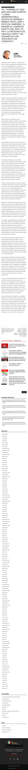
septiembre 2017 (6, 629)
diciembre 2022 (5, 519)
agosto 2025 (5, 456)
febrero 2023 (5, 515)
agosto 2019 (5, 592)
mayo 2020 (4, 574)
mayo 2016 (4, 655)
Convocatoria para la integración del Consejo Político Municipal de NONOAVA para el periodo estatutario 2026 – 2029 (14, 401)
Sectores (4, 715)
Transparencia (5, 717)
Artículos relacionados (7, 340)
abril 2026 (4, 440)
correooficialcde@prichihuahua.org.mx (14, 755)
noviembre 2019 (6, 586)
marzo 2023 (4, 513)
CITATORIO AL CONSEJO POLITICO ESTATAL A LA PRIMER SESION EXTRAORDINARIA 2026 (17, 352)
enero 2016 (4, 664)
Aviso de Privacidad (11, 766)
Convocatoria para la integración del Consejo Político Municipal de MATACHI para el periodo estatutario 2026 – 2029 (14, 413)
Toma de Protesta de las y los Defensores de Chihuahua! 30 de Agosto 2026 (17, 346)
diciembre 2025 (5, 448)
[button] (2, 2)
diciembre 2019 (5, 584)
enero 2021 (4, 558)
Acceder (4, 725)
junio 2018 (4, 611)
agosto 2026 (5, 434)
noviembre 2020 (6, 562)
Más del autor (17, 340)
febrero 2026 (5, 444)
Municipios (4, 707)
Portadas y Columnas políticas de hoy (12, 5)
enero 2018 (4, 621)
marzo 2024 (4, 489)
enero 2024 (4, 493)
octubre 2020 (5, 564)
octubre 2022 (5, 523)
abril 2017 (4, 639)
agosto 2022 (5, 527)
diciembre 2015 (5, 666)
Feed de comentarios (7, 729)
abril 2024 (4, 487)
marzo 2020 (4, 578)
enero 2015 (4, 688)
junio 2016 (4, 653)
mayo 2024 (4, 485)
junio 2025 (4, 460)
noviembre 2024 (6, 472)
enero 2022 (4, 541)
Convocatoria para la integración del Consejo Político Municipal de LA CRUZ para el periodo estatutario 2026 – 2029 (14, 424)
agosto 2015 (5, 674)
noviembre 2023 (6, 497)
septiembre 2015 (6, 672)
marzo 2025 (4, 466)
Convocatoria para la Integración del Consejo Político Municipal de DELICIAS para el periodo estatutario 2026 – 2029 (14, 407)
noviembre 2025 (6, 450)
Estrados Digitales (6, 705)
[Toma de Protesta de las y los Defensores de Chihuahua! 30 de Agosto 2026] (4, 345)
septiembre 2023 (6, 501)
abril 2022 (4, 535)
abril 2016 (4, 657)
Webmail (18, 766)
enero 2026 (4, 446)
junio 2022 (4, 531)
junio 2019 (4, 594)
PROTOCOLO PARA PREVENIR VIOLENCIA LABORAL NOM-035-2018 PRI (17, 372)
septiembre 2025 (6, 454)
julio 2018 (4, 609)
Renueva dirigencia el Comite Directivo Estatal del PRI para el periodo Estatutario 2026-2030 (17, 359)
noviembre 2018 (6, 600)
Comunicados (4, 347)
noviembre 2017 (6, 625)
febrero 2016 (5, 662)
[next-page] (4, 388)
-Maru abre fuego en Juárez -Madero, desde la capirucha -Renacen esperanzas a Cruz (7, 331)
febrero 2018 (5, 619)
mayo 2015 (4, 680)
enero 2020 (4, 582)
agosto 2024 (5, 478)
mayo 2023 (4, 509)
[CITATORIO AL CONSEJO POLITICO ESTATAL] (4, 367)
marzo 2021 (4, 554)
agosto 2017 (5, 631)
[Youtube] (17, 759)
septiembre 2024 (6, 476)
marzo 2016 (4, 659)
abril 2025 (4, 464)
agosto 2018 (5, 607)
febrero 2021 (5, 556)
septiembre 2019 (6, 590)
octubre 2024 (5, 474)
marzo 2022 (4, 537)
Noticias (3, 360)
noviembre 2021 (6, 546)
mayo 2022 (4, 533)
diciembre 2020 (5, 560)
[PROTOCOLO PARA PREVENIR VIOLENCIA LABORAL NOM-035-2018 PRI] (4, 374)
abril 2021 (4, 552)
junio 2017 (4, 635)
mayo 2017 (4, 637)
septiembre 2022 (6, 525)
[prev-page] (2, 388)
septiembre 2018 (6, 605)
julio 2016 (4, 651)
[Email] (12, 46)
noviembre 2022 (6, 521)
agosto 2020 (5, 568)
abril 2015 (4, 682)
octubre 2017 (5, 627)
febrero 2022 (5, 539)
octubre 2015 (5, 670)
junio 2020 (4, 572)
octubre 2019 (5, 588)
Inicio (2, 5)
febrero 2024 (5, 491)
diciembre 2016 (5, 641)
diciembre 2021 (5, 544)
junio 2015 (4, 678)
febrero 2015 (5, 686)
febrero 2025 (5, 468)
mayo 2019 (4, 596)
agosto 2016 (5, 649)
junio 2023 (4, 507)
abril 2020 (4, 576)
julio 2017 (4, 633)
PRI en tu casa (5, 713)
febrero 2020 (5, 580)
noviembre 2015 (6, 668)
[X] (5, 46)
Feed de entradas (6, 727)
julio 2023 (4, 505)
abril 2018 (4, 615)
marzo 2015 (4, 684)
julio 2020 (4, 570)
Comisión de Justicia (6, 701)
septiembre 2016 (6, 647)
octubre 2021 (5, 548)
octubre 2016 (5, 645)
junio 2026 (4, 436)
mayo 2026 (4, 438)
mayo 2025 (4, 462)
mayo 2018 (4, 613)
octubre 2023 (5, 499)
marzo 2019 (4, 598)
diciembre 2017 (5, 623)
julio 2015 (4, 676)
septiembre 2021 (6, 550)
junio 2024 (4, 482)
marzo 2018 (4, 617)
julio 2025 (4, 458)
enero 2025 (4, 470)
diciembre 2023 (5, 495)
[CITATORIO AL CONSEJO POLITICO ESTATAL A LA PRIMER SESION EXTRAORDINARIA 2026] (4, 354)
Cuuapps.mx (17, 768)
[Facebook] (2, 46)
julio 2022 (4, 529)
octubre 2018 (5, 603)
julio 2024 (4, 480)
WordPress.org (5, 731)
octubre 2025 (5, 452)
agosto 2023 (5, 503)
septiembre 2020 (6, 566)
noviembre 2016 (6, 643)
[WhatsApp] (9, 46)
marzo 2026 (4, 442)
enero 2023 (4, 517)
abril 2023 (4, 511)
